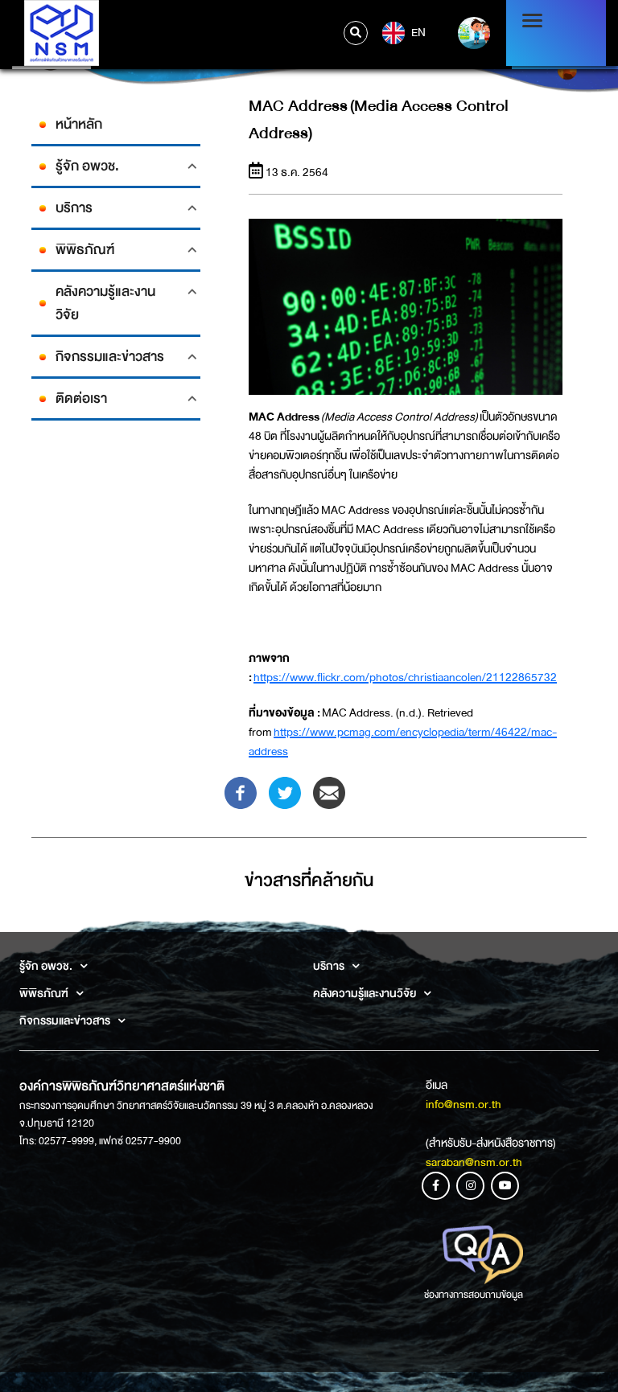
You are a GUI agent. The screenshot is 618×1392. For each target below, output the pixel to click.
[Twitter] (285, 792)
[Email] (329, 792)
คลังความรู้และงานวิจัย (105, 303)
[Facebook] (241, 792)
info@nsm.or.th (463, 1104)
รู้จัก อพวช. (87, 166)
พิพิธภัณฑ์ (85, 249)
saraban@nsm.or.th (474, 1162)
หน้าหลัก (79, 124)
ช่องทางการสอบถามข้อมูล (473, 1295)
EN (417, 31)
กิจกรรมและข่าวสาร (110, 356)
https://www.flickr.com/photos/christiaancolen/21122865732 (405, 677)
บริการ (74, 208)
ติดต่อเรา (81, 398)
